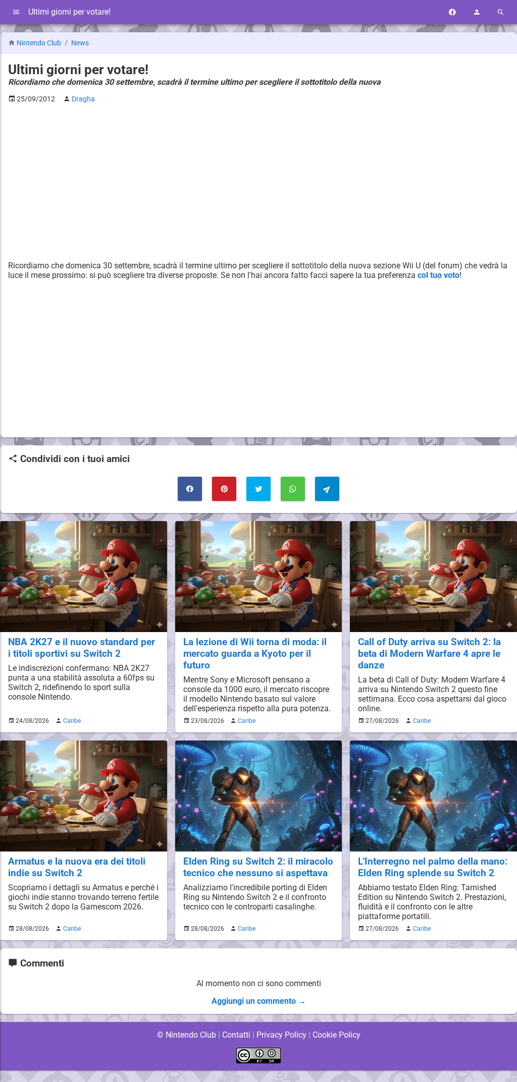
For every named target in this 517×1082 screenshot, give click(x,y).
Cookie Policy (336, 1035)
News (80, 43)
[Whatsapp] (293, 489)
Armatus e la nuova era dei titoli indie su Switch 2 (76, 867)
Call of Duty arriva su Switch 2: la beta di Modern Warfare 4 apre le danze (429, 653)
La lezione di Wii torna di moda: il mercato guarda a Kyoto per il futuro (255, 653)
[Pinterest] (224, 489)
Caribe (72, 720)
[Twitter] (258, 489)
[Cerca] (501, 12)
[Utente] (476, 12)
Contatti (236, 1035)
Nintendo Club (39, 43)
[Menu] (16, 12)
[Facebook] (452, 12)
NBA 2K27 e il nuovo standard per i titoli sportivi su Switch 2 (81, 647)
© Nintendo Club (186, 1035)
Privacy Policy (281, 1035)
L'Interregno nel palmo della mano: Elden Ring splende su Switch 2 (432, 867)
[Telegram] (327, 489)
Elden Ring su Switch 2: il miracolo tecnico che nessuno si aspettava (258, 867)
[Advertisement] (258, 182)
